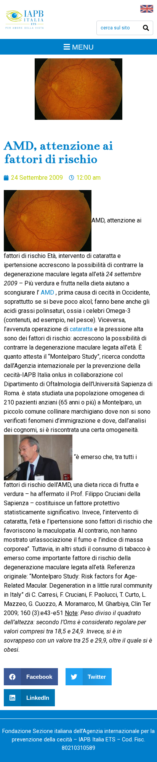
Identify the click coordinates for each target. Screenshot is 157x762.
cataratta (82, 329)
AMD (47, 292)
